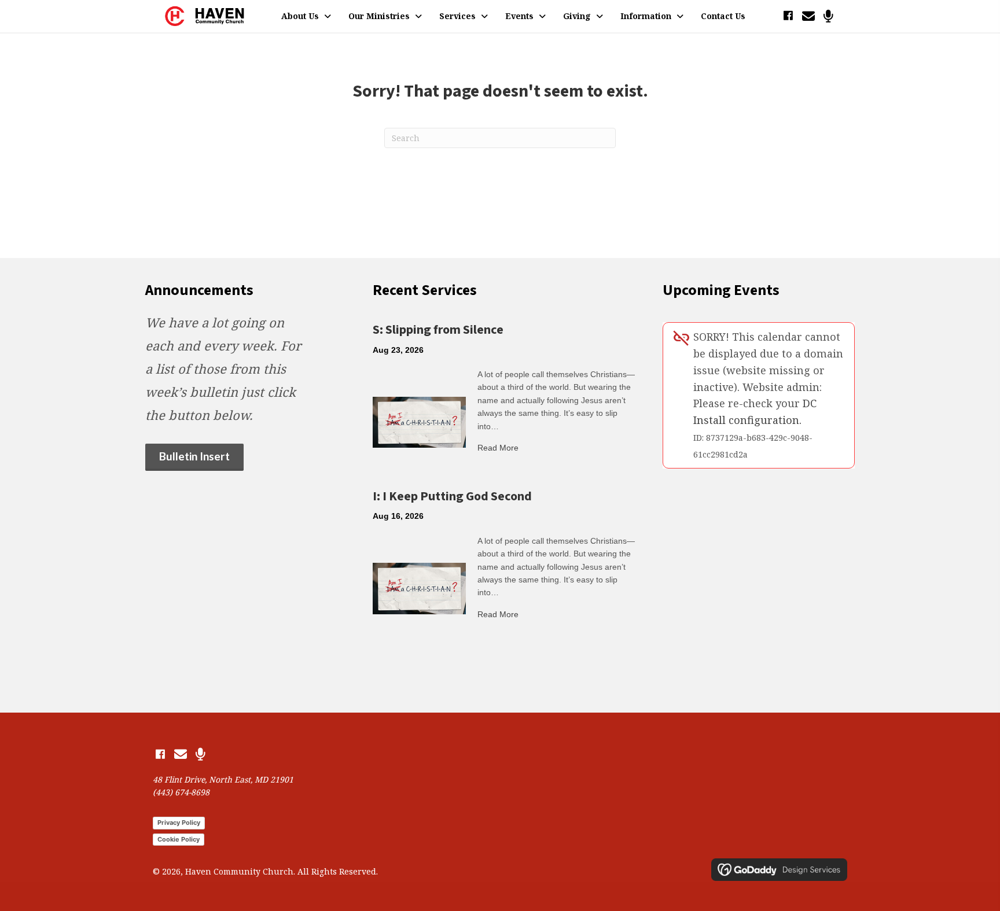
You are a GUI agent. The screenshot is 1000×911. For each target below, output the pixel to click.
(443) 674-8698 (181, 792)
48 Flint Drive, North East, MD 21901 (223, 779)
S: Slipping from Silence (438, 329)
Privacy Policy (178, 822)
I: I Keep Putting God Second (452, 496)
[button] (788, 16)
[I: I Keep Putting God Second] (419, 588)
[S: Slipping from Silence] (419, 421)
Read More (498, 447)
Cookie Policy (178, 839)
